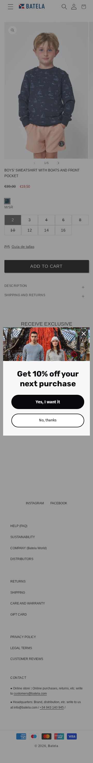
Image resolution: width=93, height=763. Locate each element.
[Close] (84, 333)
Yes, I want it (48, 401)
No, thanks (48, 420)
